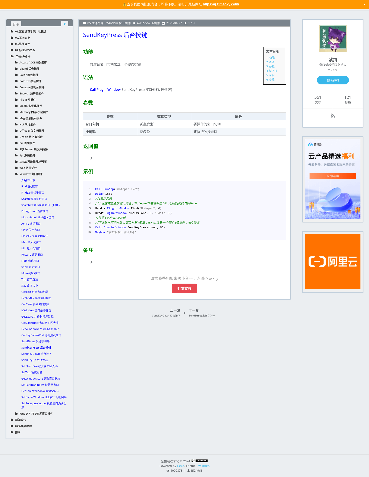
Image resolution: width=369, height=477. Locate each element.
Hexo (180, 466)
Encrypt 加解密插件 (31, 93)
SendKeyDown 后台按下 (36, 354)
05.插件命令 (22, 56)
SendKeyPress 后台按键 (36, 347)
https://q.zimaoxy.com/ (221, 4)
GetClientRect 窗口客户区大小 (40, 323)
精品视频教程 (22, 426)
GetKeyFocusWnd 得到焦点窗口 (41, 335)
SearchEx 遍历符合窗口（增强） (41, 205)
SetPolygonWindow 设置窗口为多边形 (43, 405)
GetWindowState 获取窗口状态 (40, 378)
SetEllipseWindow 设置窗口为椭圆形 (44, 397)
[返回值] (80, 145)
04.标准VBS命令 (24, 50)
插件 (157, 23)
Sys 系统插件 (26, 155)
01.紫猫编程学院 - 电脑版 (29, 31)
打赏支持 (184, 288)
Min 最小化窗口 (31, 248)
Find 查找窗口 (30, 186)
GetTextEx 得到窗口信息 (36, 298)
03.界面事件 (21, 44)
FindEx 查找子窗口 (32, 192)
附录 (17, 432)
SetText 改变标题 (31, 372)
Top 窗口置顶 (29, 279)
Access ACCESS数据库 (32, 62)
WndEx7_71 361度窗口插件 (35, 413)
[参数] (80, 101)
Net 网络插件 (27, 124)
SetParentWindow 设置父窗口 (40, 385)
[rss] (333, 115)
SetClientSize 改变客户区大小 (39, 366)
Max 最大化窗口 (31, 242)
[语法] (80, 76)
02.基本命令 (21, 38)
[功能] (80, 50)
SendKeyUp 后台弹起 (34, 360)
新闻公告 (19, 420)
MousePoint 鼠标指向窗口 (37, 217)
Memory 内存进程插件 (33, 112)
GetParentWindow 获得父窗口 (40, 391)
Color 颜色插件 (28, 75)
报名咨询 (333, 80)
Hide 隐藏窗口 (30, 261)
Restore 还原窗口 (32, 254)
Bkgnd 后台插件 (29, 69)
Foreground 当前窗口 (34, 211)
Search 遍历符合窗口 (34, 199)
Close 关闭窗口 (30, 230)
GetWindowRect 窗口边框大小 (40, 329)
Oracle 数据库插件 (30, 137)
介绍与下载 (28, 180)
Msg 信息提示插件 (30, 118)
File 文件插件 (27, 100)
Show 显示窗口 (30, 267)
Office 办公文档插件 (31, 130)
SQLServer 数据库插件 (33, 149)
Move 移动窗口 (30, 273)
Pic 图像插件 (26, 143)
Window (144, 23)
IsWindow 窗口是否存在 (36, 310)
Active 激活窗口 (31, 223)
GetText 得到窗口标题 (34, 292)
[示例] (80, 170)
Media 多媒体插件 (30, 106)
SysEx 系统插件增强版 (32, 161)
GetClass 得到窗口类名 (35, 304)
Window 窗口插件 (30, 174)
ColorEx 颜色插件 (29, 81)
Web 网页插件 (27, 168)
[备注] (80, 249)
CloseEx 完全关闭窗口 (34, 236)
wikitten (204, 466)
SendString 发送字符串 (35, 341)
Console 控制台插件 (31, 87)
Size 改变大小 (29, 285)
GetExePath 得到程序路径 (37, 316)
